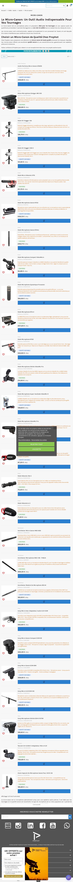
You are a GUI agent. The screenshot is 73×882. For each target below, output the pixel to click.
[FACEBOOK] (42, 825)
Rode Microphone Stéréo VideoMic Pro (31, 366)
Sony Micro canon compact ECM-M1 (30, 638)
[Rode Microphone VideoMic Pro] (11, 429)
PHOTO (20, 845)
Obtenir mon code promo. (13, 876)
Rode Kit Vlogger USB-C (26, 148)
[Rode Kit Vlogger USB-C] (11, 156)
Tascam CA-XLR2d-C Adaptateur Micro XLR (32, 746)
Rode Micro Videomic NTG (26, 175)
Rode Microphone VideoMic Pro (28, 421)
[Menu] (3, 5)
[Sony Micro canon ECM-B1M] (11, 673)
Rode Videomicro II (24, 503)
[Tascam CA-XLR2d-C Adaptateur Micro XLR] (11, 754)
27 (68, 56)
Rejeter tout (36, 444)
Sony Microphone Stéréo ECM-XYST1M (30, 718)
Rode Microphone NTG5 (25, 339)
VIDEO (25, 845)
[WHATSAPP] (67, 825)
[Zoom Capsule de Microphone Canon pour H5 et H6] (11, 781)
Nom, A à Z (11, 56)
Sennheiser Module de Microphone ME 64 (32, 585)
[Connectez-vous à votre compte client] (68, 5)
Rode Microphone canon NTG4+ (28, 230)
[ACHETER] (44, 84)
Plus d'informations (24, 440)
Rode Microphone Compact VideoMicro (31, 257)
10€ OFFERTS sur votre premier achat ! (13, 853)
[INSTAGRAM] (18, 825)
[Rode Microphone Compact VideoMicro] (11, 266)
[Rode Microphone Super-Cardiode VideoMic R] (11, 402)
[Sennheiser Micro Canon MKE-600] (11, 539)
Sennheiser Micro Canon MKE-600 (29, 530)
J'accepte (36, 449)
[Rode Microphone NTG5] (11, 347)
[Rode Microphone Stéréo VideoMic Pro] (11, 375)
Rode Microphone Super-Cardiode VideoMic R (33, 394)
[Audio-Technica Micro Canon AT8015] (11, 74)
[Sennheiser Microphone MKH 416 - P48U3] (11, 566)
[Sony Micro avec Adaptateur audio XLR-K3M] (11, 619)
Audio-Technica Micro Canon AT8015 (30, 66)
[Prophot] (24, 6)
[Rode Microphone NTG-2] (11, 320)
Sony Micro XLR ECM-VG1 (26, 691)
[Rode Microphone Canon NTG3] (11, 211)
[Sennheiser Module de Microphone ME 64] (11, 593)
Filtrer (4, 56)
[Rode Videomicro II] (11, 511)
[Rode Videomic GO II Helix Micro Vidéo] (11, 457)
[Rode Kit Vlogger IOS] (11, 129)
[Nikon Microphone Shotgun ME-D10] (11, 102)
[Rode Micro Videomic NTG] (11, 184)
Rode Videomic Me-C (25, 476)
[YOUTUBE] (55, 825)
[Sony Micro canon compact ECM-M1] (11, 646)
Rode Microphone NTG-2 (26, 312)
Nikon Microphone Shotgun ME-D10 (30, 93)
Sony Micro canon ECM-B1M (27, 665)
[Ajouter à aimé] (3, 81)
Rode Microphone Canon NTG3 (28, 203)
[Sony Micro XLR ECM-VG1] (11, 699)
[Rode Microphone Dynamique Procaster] (11, 293)
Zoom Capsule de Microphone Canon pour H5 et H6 (35, 773)
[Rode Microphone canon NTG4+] (11, 238)
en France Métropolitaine (36, 1)
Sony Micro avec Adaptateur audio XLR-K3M (33, 611)
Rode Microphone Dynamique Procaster (31, 284)
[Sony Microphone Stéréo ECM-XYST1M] (11, 727)
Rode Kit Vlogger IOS (25, 120)
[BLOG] (6, 825)
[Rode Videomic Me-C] (11, 484)
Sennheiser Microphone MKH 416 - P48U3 (32, 558)
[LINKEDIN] (30, 825)
